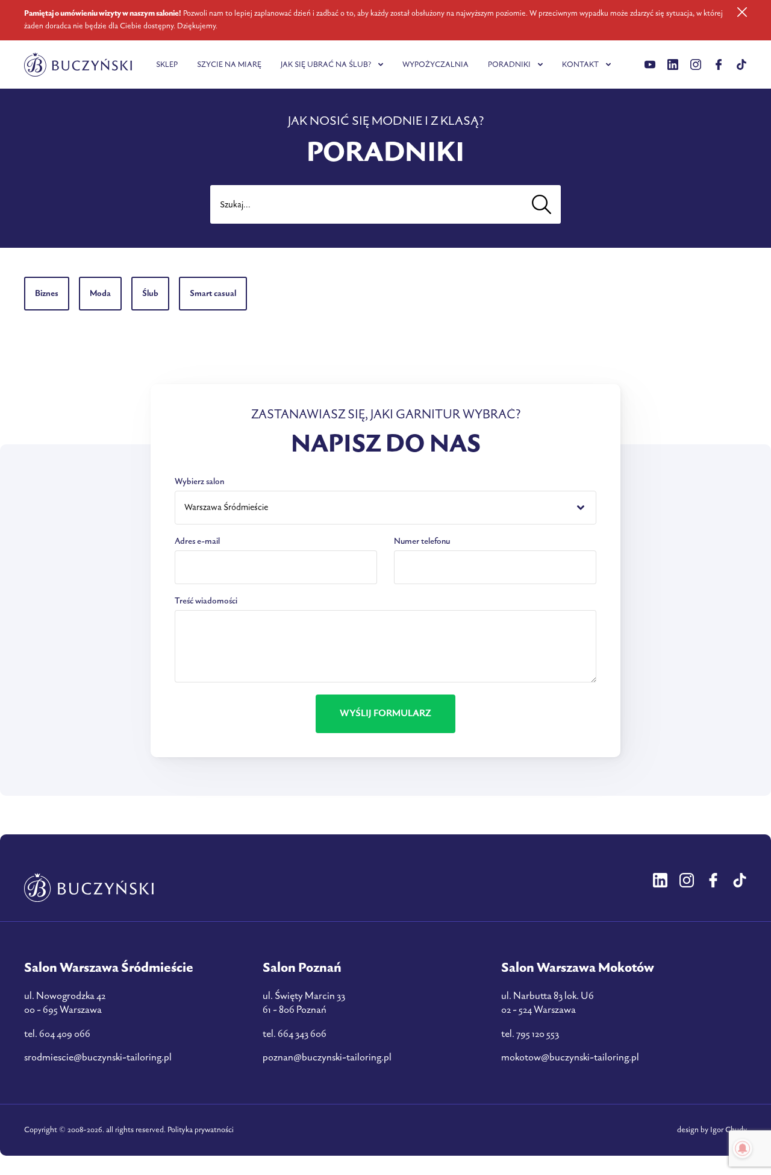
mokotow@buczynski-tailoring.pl (570, 1057)
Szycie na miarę (229, 64)
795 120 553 (537, 1034)
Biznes (46, 293)
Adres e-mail (197, 541)
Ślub (150, 293)
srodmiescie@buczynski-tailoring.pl (98, 1057)
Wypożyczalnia (435, 64)
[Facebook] (718, 64)
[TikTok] (741, 64)
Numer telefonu (422, 541)
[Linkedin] (650, 64)
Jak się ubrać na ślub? (326, 64)
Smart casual (213, 293)
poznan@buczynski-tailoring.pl (327, 1057)
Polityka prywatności (200, 1129)
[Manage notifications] (742, 1148)
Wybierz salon (199, 481)
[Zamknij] (742, 12)
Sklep (167, 64)
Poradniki (509, 64)
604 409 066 (64, 1034)
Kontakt (580, 64)
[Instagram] (695, 64)
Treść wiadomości (206, 600)
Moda (100, 293)
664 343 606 (302, 1034)
